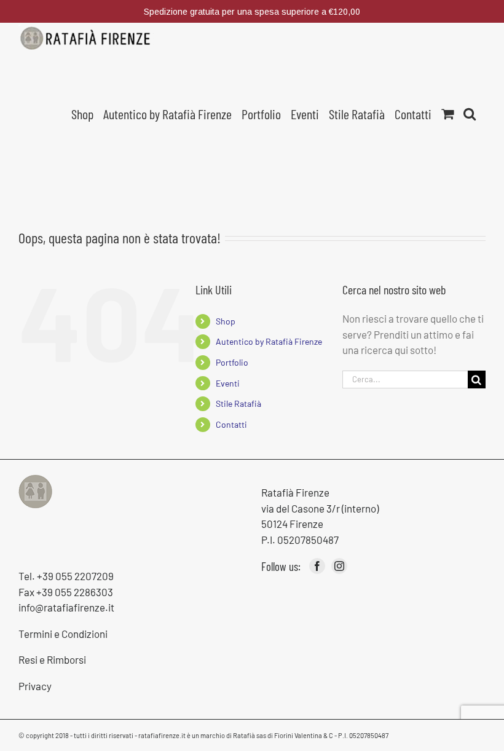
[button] (469, 112)
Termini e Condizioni (63, 633)
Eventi (228, 383)
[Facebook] (317, 566)
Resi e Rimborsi (52, 659)
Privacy (35, 686)
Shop (225, 321)
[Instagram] (339, 566)
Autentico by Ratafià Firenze (269, 341)
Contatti (231, 424)
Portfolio (232, 362)
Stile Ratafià (238, 403)
